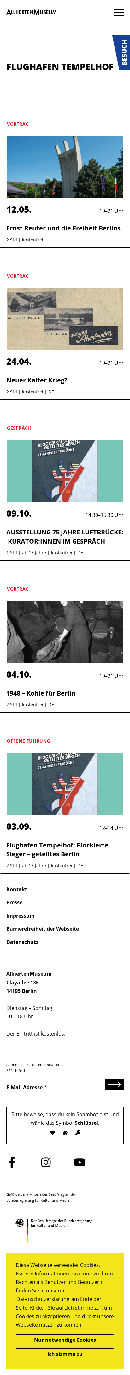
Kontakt (16, 889)
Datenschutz (22, 942)
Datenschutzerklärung (42, 1299)
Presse (14, 902)
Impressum (20, 915)
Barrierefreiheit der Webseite (42, 928)
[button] (121, 52)
